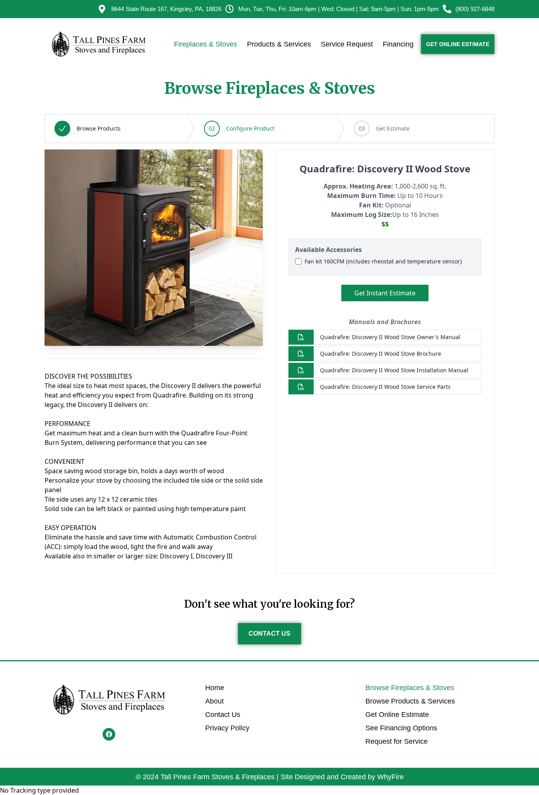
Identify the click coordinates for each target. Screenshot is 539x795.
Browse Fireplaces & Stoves (409, 688)
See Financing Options (401, 728)
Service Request (347, 44)
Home (214, 688)
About (214, 701)
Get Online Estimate (397, 714)
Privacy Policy (227, 728)
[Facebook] (109, 734)
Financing (398, 44)
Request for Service (396, 741)
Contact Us (222, 714)
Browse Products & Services (410, 701)
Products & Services (279, 44)
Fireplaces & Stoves (205, 44)
